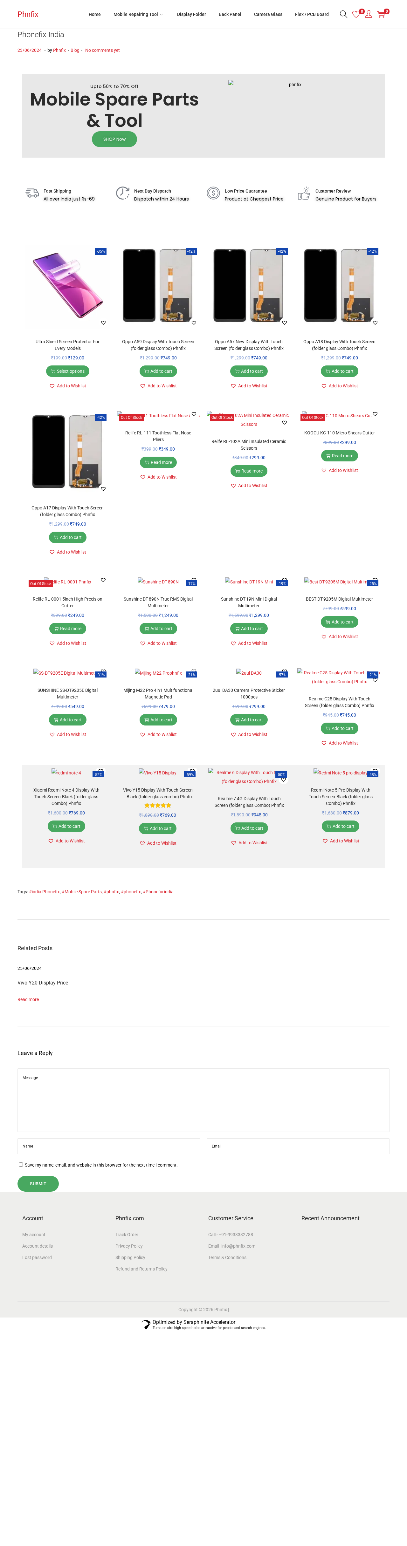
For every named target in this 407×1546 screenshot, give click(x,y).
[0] (356, 14)
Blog (75, 50)
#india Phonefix (44, 891)
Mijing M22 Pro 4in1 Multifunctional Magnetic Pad (158, 693)
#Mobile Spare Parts (82, 891)
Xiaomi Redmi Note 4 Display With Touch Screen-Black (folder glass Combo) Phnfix (66, 796)
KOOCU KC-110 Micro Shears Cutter (339, 432)
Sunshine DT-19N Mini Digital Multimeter (249, 602)
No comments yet (102, 50)
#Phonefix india (158, 891)
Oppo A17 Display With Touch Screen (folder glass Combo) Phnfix (67, 511)
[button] (103, 322)
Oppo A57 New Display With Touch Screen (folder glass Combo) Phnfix (249, 345)
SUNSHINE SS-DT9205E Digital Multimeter (68, 693)
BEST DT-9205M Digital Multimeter (339, 599)
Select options (71, 371)
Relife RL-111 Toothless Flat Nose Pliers (158, 436)
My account (33, 1234)
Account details (37, 1246)
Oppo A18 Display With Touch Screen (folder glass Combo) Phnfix (339, 345)
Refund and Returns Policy (141, 1268)
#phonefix (131, 891)
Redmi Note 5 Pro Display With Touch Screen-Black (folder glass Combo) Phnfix (341, 796)
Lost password (37, 1257)
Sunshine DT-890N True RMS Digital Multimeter (158, 602)
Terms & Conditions (227, 1257)
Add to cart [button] (161, 371)
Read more (161, 462)
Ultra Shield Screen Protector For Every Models (68, 345)
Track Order (126, 1234)
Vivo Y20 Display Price (42, 983)
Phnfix (27, 14)
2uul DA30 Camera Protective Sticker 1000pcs (249, 693)
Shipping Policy (130, 1257)
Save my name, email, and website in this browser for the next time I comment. (101, 1165)
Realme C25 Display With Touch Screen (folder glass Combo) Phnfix (339, 702)
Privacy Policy (129, 1246)
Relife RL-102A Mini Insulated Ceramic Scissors (248, 445)
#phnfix (111, 891)
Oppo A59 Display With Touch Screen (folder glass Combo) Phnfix (158, 345)
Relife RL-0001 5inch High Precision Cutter (67, 602)
